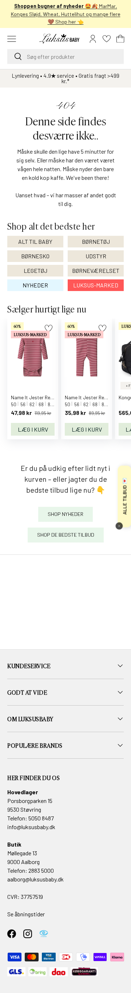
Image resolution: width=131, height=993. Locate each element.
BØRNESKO (35, 256)
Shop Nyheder (65, 514)
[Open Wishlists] (107, 39)
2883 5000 (41, 870)
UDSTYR (96, 256)
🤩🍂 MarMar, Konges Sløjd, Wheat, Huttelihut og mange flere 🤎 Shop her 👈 (65, 14)
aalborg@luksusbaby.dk (35, 879)
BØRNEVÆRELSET (95, 270)
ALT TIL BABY (35, 241)
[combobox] (65, 56)
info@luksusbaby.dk (31, 826)
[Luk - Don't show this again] (119, 526)
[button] (120, 39)
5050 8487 (41, 818)
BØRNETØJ (96, 241)
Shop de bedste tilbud (65, 535)
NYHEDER (35, 285)
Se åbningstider (26, 914)
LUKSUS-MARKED (95, 285)
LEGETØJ (35, 270)
